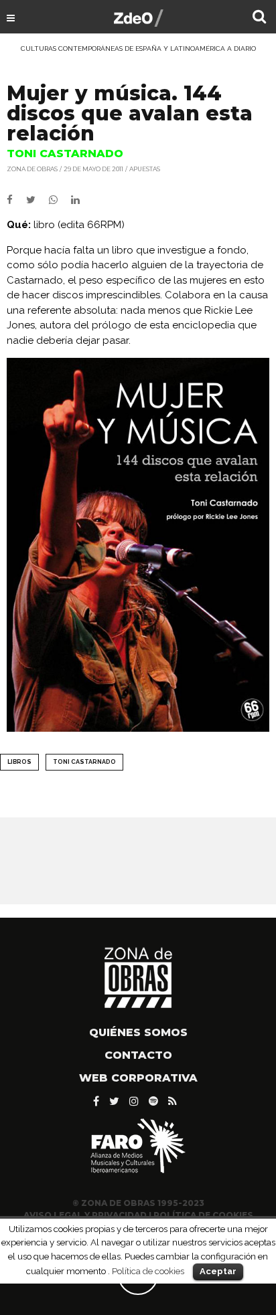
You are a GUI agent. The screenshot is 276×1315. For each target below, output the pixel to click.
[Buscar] (259, 18)
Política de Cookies (203, 1215)
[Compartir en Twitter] (37, 200)
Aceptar (218, 1271)
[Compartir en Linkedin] (80, 200)
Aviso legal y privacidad (85, 1215)
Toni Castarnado (84, 761)
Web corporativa (138, 1078)
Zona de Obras (32, 169)
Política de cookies (148, 1271)
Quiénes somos (138, 1032)
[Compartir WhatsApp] (58, 200)
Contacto (138, 1055)
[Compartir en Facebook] (16, 200)
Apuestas (144, 169)
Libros (19, 761)
